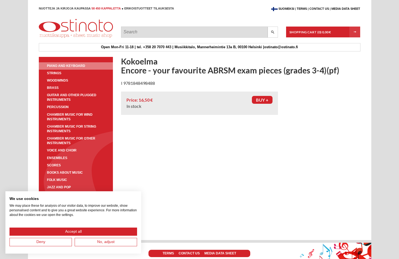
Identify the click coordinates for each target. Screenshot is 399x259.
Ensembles (57, 158)
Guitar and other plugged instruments (71, 97)
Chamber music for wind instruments (70, 117)
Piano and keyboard (66, 66)
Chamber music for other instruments (71, 141)
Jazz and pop (59, 187)
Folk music (57, 180)
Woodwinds (57, 80)
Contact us (319, 8)
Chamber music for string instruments (71, 129)
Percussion (58, 107)
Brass (53, 88)
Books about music (65, 172)
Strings (54, 73)
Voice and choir (62, 150)
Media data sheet (345, 8)
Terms (302, 8)
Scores (54, 165)
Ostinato (63, 37)
